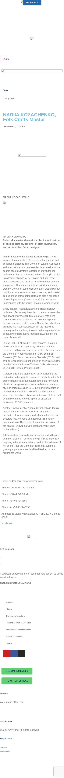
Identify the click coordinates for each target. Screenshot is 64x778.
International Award (14, 637)
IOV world (4, 694)
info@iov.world (6, 721)
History (9, 609)
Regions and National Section (18, 623)
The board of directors (15, 616)
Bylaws (9, 643)
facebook (6, 523)
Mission (9, 602)
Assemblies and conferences (18, 630)
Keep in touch (6, 739)
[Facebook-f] (14, 653)
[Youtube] (6, 653)
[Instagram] (21, 653)
